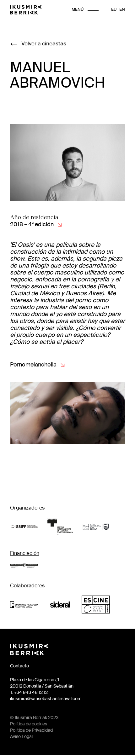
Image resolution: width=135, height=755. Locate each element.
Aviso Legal (21, 737)
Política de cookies (28, 724)
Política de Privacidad (31, 730)
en (122, 10)
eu (114, 10)
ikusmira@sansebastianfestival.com (46, 699)
